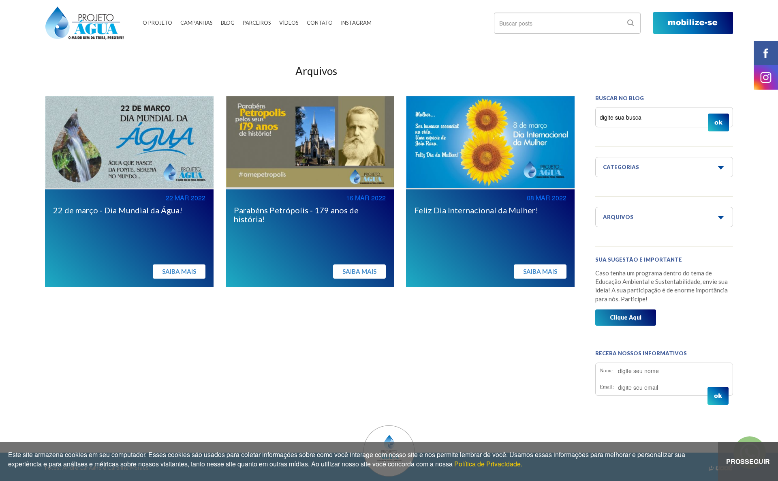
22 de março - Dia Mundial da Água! (117, 210)
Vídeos (289, 22)
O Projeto (157, 22)
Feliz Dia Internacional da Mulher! (476, 210)
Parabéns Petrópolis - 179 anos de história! (296, 214)
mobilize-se (693, 23)
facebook (766, 53)
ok (630, 23)
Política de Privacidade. (488, 463)
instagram (766, 77)
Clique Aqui (625, 317)
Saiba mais (179, 271)
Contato (320, 22)
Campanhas (196, 22)
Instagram (356, 22)
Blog (228, 22)
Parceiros (257, 22)
